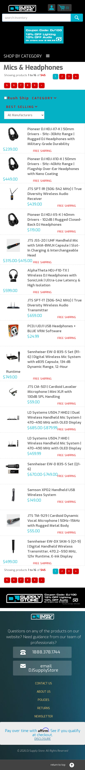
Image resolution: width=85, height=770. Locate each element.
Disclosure (42, 739)
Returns (43, 708)
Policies (43, 700)
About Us (44, 692)
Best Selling (20, 107)
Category (42, 98)
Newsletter (43, 716)
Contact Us (43, 683)
